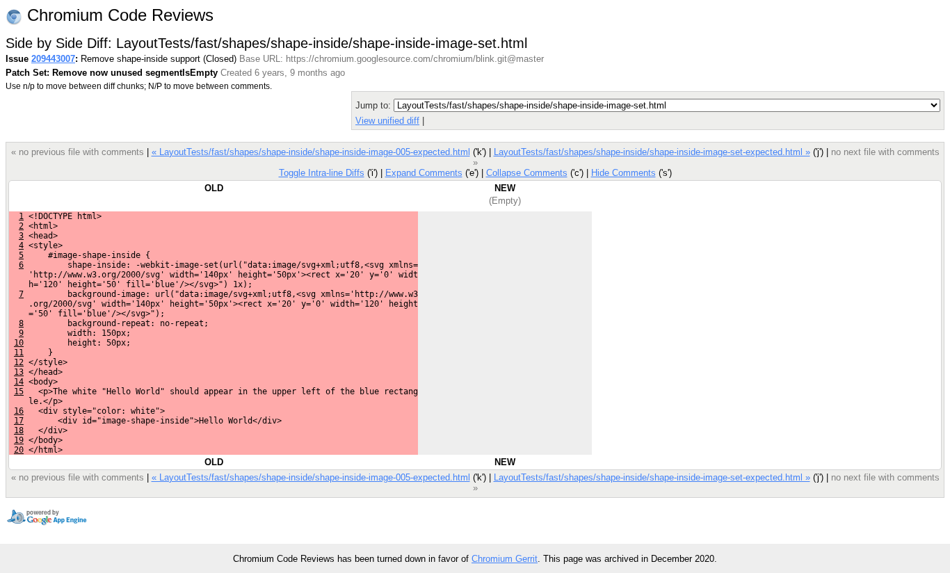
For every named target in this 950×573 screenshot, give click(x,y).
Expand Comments (423, 173)
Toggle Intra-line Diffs (321, 173)
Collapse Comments (526, 173)
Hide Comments (623, 173)
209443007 (53, 59)
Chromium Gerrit (505, 559)
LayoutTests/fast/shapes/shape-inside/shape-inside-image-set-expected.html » (652, 152)
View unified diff (387, 120)
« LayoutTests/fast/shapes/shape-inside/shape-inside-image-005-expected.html (311, 152)
